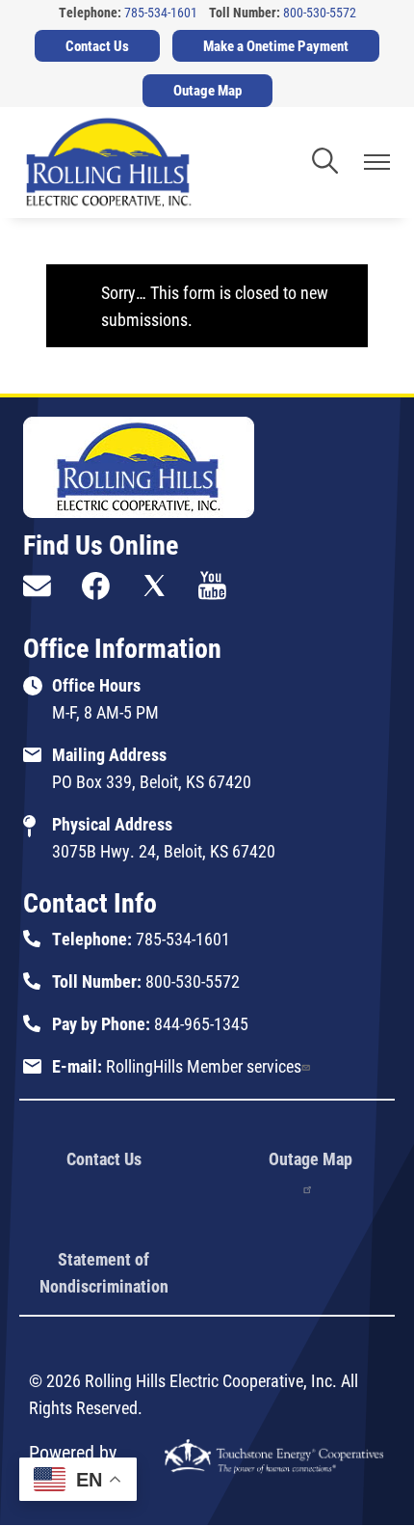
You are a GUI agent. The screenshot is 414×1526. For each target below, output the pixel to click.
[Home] (108, 163)
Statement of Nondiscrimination (103, 1272)
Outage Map (310, 1158)
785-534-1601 (160, 12)
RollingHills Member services (203, 1065)
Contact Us (104, 1158)
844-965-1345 (201, 1023)
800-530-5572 (319, 12)
